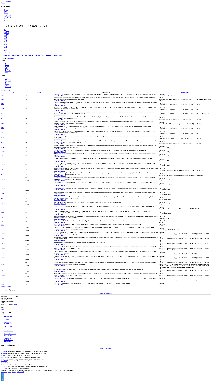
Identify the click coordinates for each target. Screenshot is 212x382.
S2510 (2, 132)
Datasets (6, 14)
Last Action (184, 92)
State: (2, 296)
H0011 (2, 280)
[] (15, 304)
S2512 (2, 118)
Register (6, 10)
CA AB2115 (4, 355)
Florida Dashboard (7, 55)
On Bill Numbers (8, 340)
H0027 (3, 165)
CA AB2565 (4, 368)
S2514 (2, 142)
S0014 (2, 225)
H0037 (3, 189)
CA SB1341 (4, 357)
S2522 (2, 137)
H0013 (3, 275)
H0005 (3, 258)
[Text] (59, 95)
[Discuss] (63, 95)
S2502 (2, 99)
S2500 (2, 95)
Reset (2, 309)
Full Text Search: (5, 303)
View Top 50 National (106, 348)
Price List (6, 319)
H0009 (3, 234)
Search (6, 19)
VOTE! (6, 20)
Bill (13, 92)
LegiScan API (7, 16)
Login (5, 22)
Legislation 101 (8, 338)
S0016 (2, 221)
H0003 (3, 243)
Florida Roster (47, 55)
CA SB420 (3, 364)
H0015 (3, 248)
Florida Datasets (34, 55)
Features (6, 13)
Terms (9, 372)
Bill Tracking (7, 17)
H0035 (3, 179)
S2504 (2, 104)
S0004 (2, 208)
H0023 (3, 147)
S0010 (2, 198)
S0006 (2, 193)
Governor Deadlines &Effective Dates (10, 334)
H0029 (3, 151)
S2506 (2, 123)
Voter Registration (8, 331)
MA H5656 (4, 361)
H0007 (3, 270)
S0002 (2, 229)
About (5, 11)
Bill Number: (4, 299)
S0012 (2, 284)
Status (39, 92)
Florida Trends (58, 55)
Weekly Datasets (8, 323)
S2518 (2, 169)
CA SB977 (3, 363)
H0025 (3, 160)
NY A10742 (4, 359)
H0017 (3, 238)
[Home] (3, 3)
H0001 (3, 264)
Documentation (8, 326)
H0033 (3, 217)
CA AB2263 (4, 366)
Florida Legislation (21, 55)
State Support (7, 341)
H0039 (3, 203)
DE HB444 (4, 353)
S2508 (2, 128)
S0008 (2, 213)
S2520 (2, 108)
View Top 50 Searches (106, 293)
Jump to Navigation (6, 1)
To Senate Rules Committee (166, 95)
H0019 (3, 253)
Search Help (7, 328)
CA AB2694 (4, 351)
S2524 (2, 174)
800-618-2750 (20, 372)
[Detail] (56, 95)
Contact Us (4, 372)
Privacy (14, 372)
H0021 (3, 184)
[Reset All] (11, 58)
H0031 (3, 155)
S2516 (2, 113)
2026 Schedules (8, 316)
